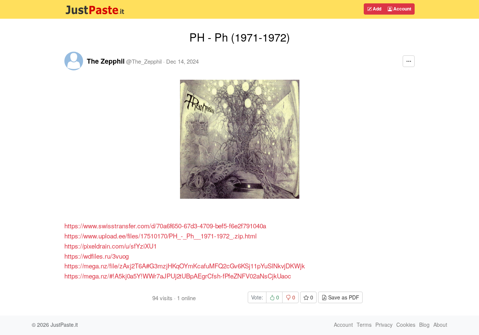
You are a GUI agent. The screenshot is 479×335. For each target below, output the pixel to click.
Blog (424, 324)
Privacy (384, 324)
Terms (364, 324)
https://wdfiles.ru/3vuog (96, 256)
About (440, 324)
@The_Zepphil (144, 61)
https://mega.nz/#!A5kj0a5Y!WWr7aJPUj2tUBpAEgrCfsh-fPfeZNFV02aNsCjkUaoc (177, 275)
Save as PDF (343, 297)
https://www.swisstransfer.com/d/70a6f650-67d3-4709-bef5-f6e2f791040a (165, 225)
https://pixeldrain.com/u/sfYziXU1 (110, 245)
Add (376, 8)
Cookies (405, 324)
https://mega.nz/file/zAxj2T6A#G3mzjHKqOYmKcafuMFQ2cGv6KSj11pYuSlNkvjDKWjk (184, 265)
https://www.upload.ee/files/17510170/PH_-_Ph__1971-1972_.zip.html (160, 235)
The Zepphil (106, 61)
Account (401, 8)
